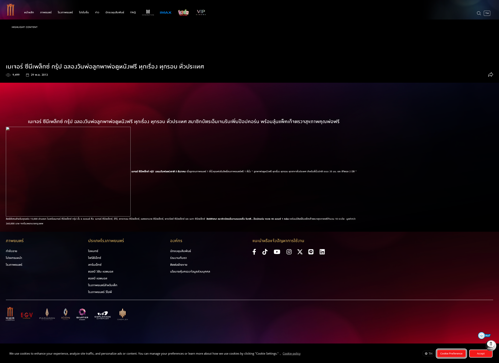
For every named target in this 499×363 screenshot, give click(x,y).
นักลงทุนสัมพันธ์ (114, 12)
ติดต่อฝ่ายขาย (178, 265)
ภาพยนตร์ (46, 12)
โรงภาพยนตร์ (65, 12)
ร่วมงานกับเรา (178, 258)
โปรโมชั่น (84, 12)
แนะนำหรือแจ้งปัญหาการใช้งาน (278, 241)
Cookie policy (292, 353)
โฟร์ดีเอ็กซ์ (94, 258)
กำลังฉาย (11, 251)
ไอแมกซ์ (93, 251)
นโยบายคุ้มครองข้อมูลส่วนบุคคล (190, 271)
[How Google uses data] (302, 354)
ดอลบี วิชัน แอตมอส (100, 271)
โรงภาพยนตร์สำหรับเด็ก (102, 285)
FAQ (133, 12)
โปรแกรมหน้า (14, 258)
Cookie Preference (451, 353)
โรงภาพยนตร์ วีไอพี (100, 292)
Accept (481, 353)
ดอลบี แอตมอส (97, 278)
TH (430, 353)
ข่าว (97, 12)
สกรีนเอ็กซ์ (95, 265)
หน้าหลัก (29, 12)
